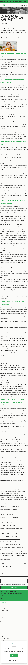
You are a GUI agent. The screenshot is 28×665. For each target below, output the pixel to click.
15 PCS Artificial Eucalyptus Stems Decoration (9, 522)
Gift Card (2, 629)
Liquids (1, 619)
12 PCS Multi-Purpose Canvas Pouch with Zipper (9, 536)
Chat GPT (22, 239)
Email (1, 573)
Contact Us (2, 636)
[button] (23, 5)
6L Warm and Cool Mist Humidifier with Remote (9, 517)
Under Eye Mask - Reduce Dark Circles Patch (8, 541)
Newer (3, 563)
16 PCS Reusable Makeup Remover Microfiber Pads (10, 544)
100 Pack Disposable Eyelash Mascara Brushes (9, 533)
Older (25, 563)
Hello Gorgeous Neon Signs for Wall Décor (8, 525)
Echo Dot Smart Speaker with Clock (7, 514)
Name (1, 569)
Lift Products (2, 617)
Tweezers (2, 621)
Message (2, 578)
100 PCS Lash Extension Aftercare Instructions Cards (10, 539)
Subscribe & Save (3, 627)
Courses (1, 625)
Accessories (2, 623)
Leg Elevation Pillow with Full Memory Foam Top (9, 506)
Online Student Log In (4, 638)
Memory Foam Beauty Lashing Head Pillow (8, 509)
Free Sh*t (22, 165)
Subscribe (2, 598)
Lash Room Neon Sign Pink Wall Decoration (8, 520)
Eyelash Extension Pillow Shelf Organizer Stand (9, 511)
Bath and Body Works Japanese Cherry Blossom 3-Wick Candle (12, 528)
